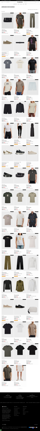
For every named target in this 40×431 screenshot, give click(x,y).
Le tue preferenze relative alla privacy (14, 428)
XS (14, 29)
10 (15, 271)
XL (27, 74)
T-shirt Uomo (16, 208)
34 (27, 29)
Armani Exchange (4, 30)
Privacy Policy (16, 409)
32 (26, 29)
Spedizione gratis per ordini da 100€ (20, 0)
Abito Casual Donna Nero (29, 141)
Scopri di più (37, 0)
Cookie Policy (16, 410)
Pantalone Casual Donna (5, 273)
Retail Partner (7, 428)
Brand (24, 410)
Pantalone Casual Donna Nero (18, 273)
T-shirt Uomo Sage (16, 31)
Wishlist (24, 409)
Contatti (24, 414)
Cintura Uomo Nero (4, 186)
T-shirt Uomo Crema (17, 76)
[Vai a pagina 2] (21, 388)
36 (28, 29)
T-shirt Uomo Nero (4, 340)
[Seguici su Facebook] (3, 424)
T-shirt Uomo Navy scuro (29, 76)
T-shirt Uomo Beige (29, 340)
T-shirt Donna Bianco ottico (5, 141)
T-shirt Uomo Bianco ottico (17, 340)
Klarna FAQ (15, 414)
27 (14, 139)
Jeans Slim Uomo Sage (29, 31)
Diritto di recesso (16, 415)
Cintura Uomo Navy (4, 31)
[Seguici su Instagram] (4, 424)
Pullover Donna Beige (29, 273)
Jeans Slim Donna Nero (17, 141)
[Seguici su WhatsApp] (5, 424)
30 (15, 139)
